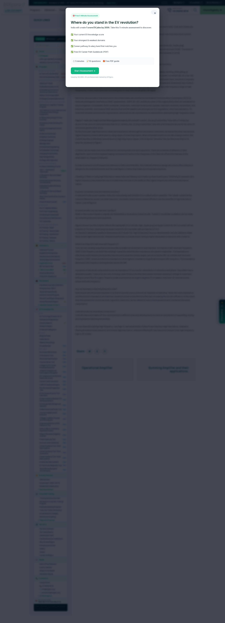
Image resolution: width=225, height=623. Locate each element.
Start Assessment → (84, 70)
